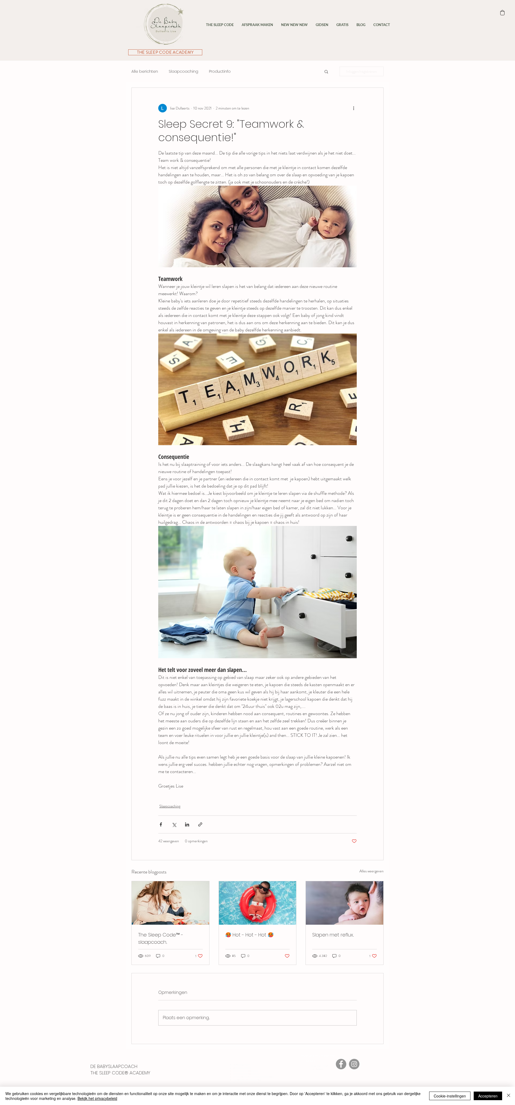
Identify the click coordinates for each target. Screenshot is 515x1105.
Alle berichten (144, 71)
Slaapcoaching (183, 71)
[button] (326, 71)
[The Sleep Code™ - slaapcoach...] (170, 903)
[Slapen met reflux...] (344, 903)
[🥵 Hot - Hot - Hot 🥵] (257, 903)
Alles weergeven (371, 871)
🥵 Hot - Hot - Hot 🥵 (249, 934)
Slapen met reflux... (333, 934)
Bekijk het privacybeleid (97, 1098)
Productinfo (220, 71)
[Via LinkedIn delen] (187, 824)
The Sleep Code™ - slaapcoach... (160, 938)
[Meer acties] (353, 108)
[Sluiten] (508, 1096)
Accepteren (488, 1096)
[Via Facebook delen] (160, 824)
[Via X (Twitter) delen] (173, 824)
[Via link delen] (200, 824)
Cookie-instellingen (450, 1096)
